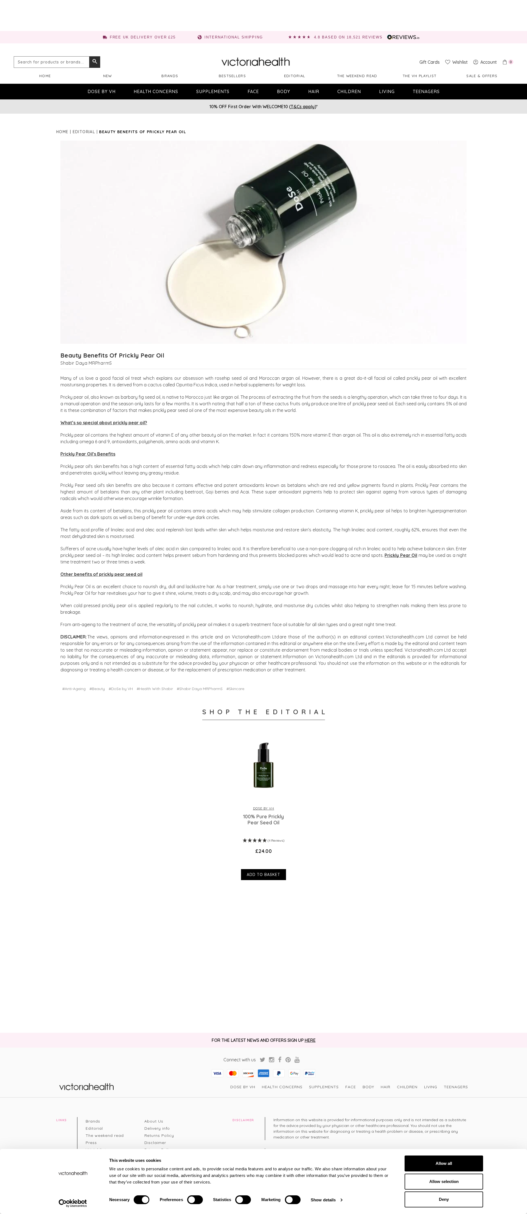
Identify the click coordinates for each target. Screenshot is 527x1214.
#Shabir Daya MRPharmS (200, 688)
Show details (323, 1200)
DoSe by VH (102, 91)
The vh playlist (420, 76)
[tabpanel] (263, 807)
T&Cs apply (303, 106)
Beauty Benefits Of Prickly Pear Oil (112, 355)
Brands (169, 76)
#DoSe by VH (121, 688)
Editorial (294, 76)
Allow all (444, 1163)
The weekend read (357, 76)
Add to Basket (263, 874)
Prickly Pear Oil (401, 555)
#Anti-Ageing (74, 688)
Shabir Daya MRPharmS (86, 363)
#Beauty (97, 688)
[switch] (195, 1199)
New (107, 76)
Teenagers (426, 91)
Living (387, 91)
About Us (153, 1121)
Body (283, 91)
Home (45, 76)
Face (253, 91)
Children (349, 91)
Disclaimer (155, 1142)
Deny (444, 1199)
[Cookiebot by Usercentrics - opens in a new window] (73, 1203)
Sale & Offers (481, 76)
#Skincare (235, 688)
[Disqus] (263, 957)
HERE (310, 1040)
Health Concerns (156, 91)
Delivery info (157, 1128)
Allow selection (444, 1181)
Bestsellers (232, 76)
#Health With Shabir (155, 688)
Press (91, 1142)
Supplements (212, 91)
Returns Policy (159, 1135)
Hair (313, 91)
